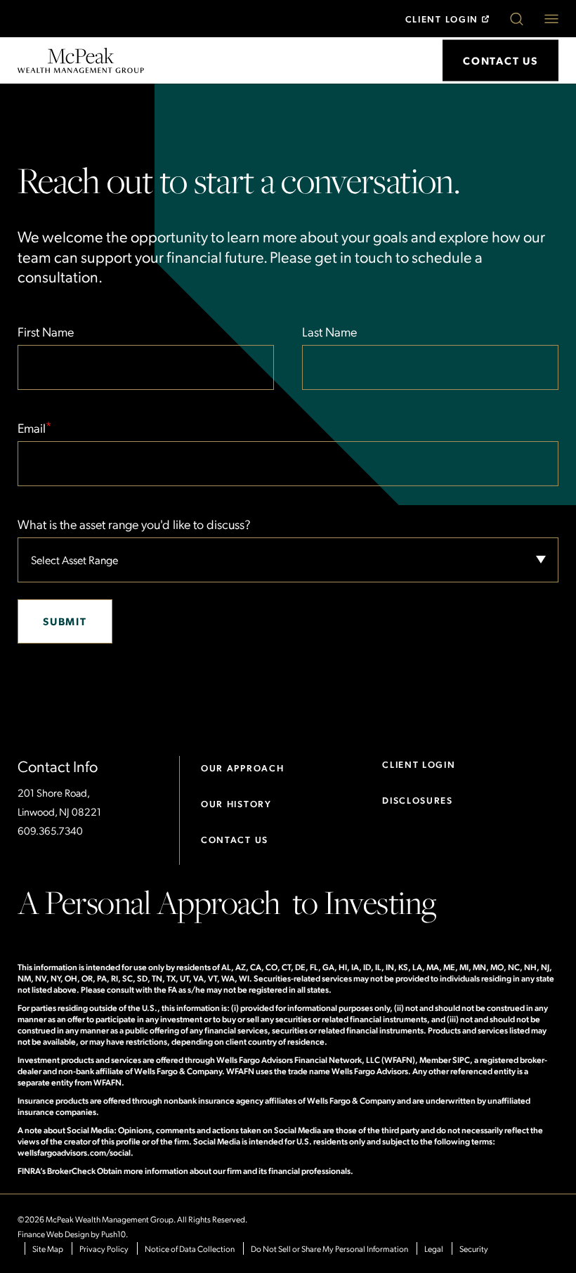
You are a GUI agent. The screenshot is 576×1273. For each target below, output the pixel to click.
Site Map (47, 1248)
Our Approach (242, 767)
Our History (236, 803)
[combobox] (288, 559)
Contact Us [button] (500, 60)
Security (473, 1248)
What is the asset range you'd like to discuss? (134, 524)
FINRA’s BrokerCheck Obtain (70, 1170)
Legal (433, 1248)
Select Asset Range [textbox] (74, 559)
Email (34, 427)
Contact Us (234, 839)
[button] (516, 19)
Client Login (441, 18)
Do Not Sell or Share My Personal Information (329, 1248)
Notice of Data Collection (190, 1248)
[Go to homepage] (81, 58)
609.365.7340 (50, 830)
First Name (46, 331)
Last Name (329, 331)
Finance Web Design (53, 1233)
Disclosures (417, 800)
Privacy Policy (104, 1248)
